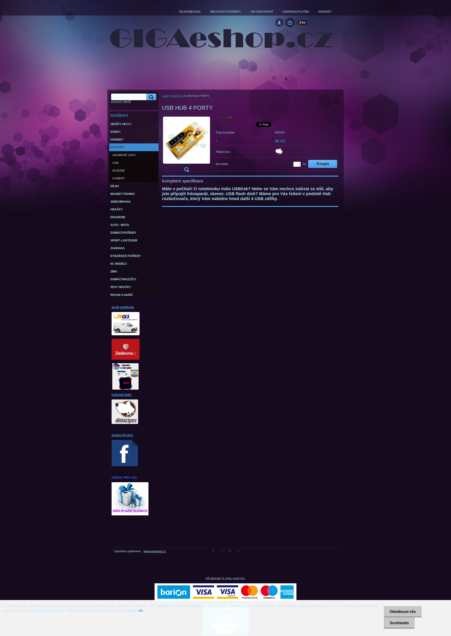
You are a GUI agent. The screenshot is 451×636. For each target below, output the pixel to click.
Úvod (165, 96)
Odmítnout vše (403, 612)
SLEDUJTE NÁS (122, 435)
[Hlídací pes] (279, 153)
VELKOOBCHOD (190, 11)
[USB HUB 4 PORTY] (186, 145)
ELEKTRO (177, 96)
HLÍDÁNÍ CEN (121, 395)
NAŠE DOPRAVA (123, 307)
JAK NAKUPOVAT (261, 11)
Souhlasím (399, 623)
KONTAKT (325, 11)
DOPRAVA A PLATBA (296, 11)
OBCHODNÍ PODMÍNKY (225, 11)
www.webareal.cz (155, 551)
